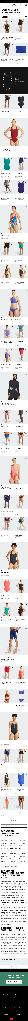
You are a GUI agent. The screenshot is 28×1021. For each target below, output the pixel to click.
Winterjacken (22, 843)
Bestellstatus (5, 994)
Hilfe (3, 1001)
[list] (12, 17)
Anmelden (7, 970)
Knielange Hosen (5, 866)
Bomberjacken (4, 848)
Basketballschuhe (23, 858)
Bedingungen (5, 1014)
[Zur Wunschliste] (5, 4)
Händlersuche (17, 1001)
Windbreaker (4, 864)
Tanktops (3, 851)
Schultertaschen (14, 866)
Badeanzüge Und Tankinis (5, 856)
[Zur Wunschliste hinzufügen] (12, 21)
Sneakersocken (13, 848)
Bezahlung (16, 997)
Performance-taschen (4, 853)
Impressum (4, 997)
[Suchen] (22, 4)
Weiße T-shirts (13, 838)
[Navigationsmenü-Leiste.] (2, 4)
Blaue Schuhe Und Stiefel (13, 843)
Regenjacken (13, 851)
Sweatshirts (3, 861)
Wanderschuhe (22, 845)
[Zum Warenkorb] (25, 4)
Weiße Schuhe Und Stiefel (13, 853)
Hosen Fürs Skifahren (12, 861)
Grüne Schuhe (22, 861)
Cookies (3, 1011)
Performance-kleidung (13, 856)
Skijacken (12, 858)
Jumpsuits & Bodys (4, 841)
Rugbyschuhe (22, 838)
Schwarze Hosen (14, 840)
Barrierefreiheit (17, 1014)
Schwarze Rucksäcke (21, 848)
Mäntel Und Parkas (3, 838)
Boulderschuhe (22, 851)
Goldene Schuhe (13, 845)
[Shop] (14, 5)
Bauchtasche (4, 843)
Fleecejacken (22, 853)
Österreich (16, 1019)
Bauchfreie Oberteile (3, 846)
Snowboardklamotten (6, 858)
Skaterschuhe (22, 840)
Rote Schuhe (13, 864)
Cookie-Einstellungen (6, 1007)
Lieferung (4, 989)
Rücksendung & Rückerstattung (17, 990)
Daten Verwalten (17, 1007)
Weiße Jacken (22, 856)
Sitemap (15, 994)
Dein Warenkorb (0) (19, 970)
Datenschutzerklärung (18, 1011)
